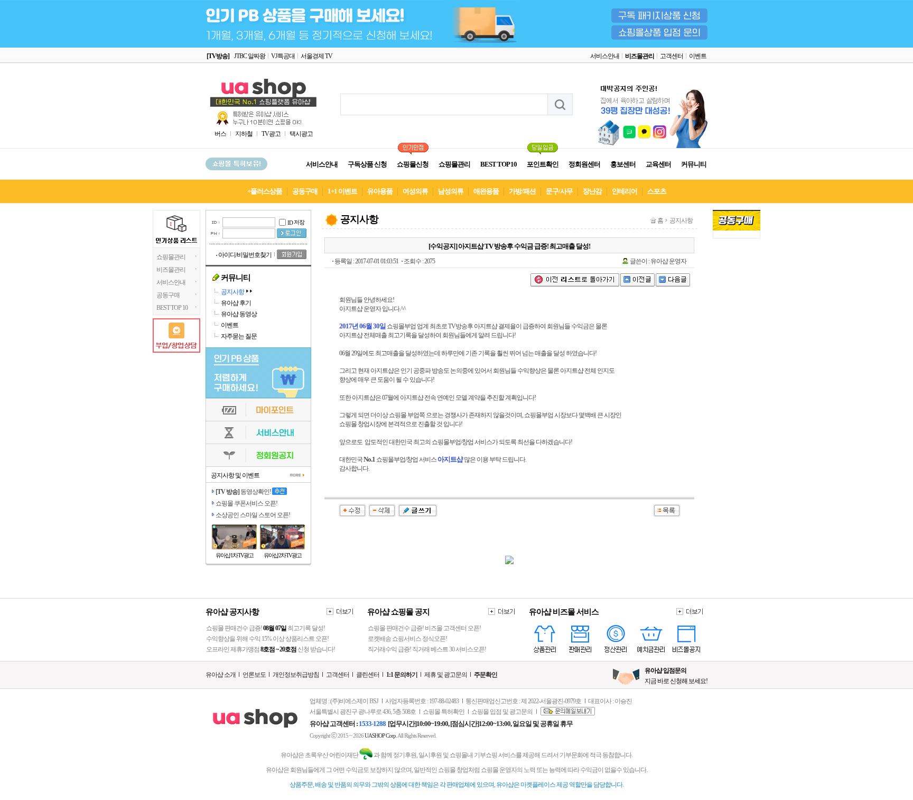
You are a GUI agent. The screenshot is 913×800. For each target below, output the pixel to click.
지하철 (244, 133)
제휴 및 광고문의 (445, 674)
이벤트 (697, 56)
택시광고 (301, 133)
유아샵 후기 (236, 303)
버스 (220, 133)
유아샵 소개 (221, 674)
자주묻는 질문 (239, 336)
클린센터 (367, 674)
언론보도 (254, 674)
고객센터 (671, 56)
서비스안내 (604, 56)
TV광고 (271, 133)
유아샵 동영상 (239, 314)
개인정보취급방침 (296, 674)
